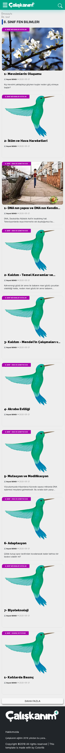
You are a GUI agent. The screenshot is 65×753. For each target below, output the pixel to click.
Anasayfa (7, 13)
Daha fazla (32, 701)
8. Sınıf (6, 17)
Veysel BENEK (11, 79)
